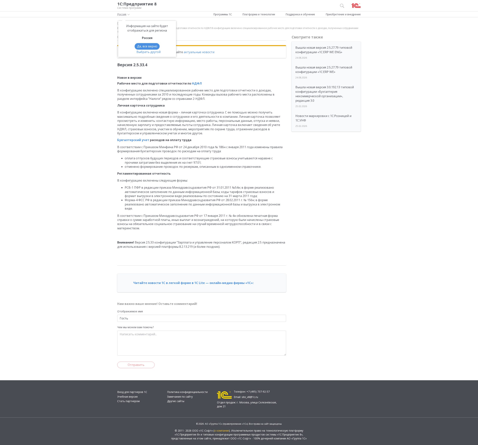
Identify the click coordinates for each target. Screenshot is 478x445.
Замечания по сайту (180, 396)
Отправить (136, 365)
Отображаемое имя (130, 311)
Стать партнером (128, 401)
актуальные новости (199, 52)
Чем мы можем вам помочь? (135, 327)
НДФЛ (197, 83)
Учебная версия (127, 396)
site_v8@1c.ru (250, 397)
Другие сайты (175, 401)
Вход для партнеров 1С (132, 392)
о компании (221, 430)
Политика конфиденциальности (187, 392)
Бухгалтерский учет (133, 140)
